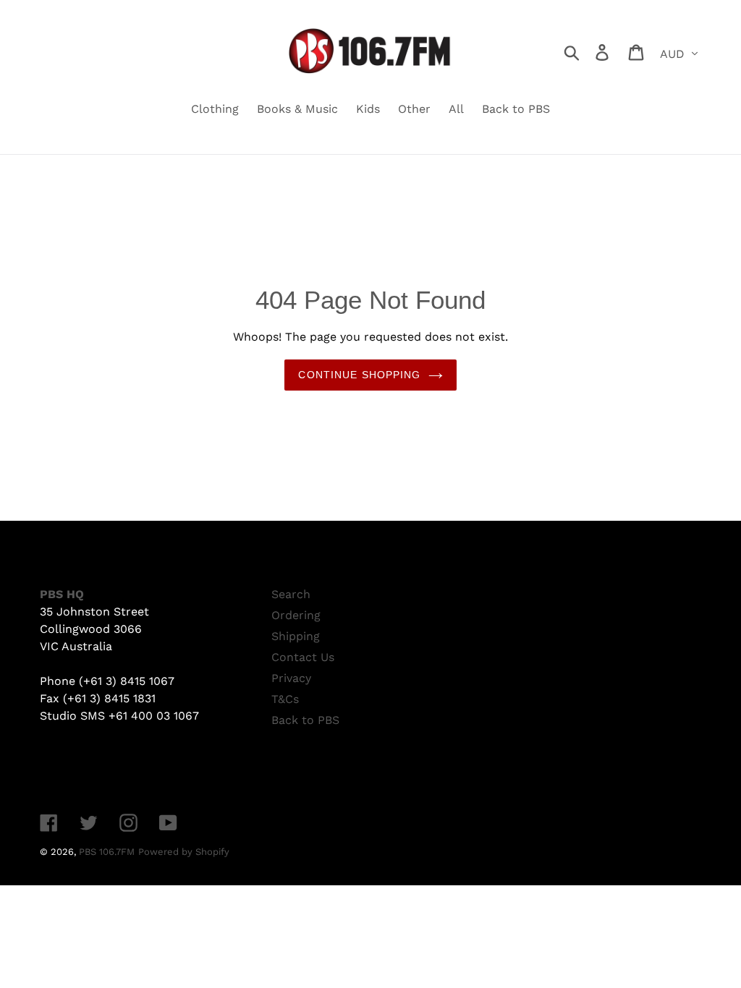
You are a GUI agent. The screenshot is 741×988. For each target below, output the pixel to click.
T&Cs (285, 699)
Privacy (291, 678)
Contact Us (302, 657)
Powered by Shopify (183, 851)
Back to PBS (305, 720)
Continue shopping (359, 374)
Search (290, 594)
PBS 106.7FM (107, 851)
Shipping (295, 636)
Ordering (296, 615)
